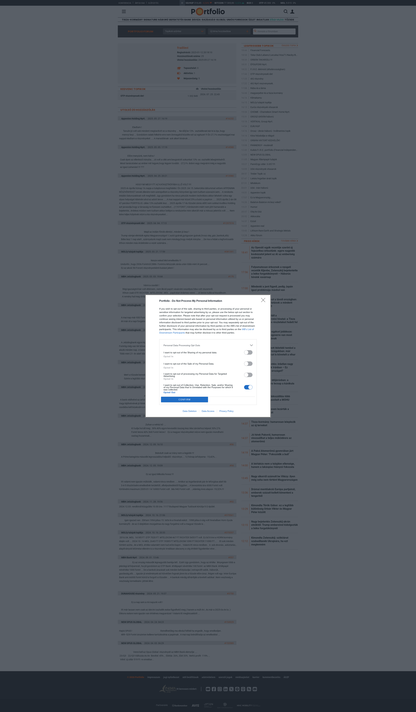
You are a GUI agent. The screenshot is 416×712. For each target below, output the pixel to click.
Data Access (208, 411)
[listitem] (208, 345)
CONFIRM (185, 399)
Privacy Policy (226, 411)
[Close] (264, 301)
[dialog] (208, 356)
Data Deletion (190, 411)
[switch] (248, 352)
